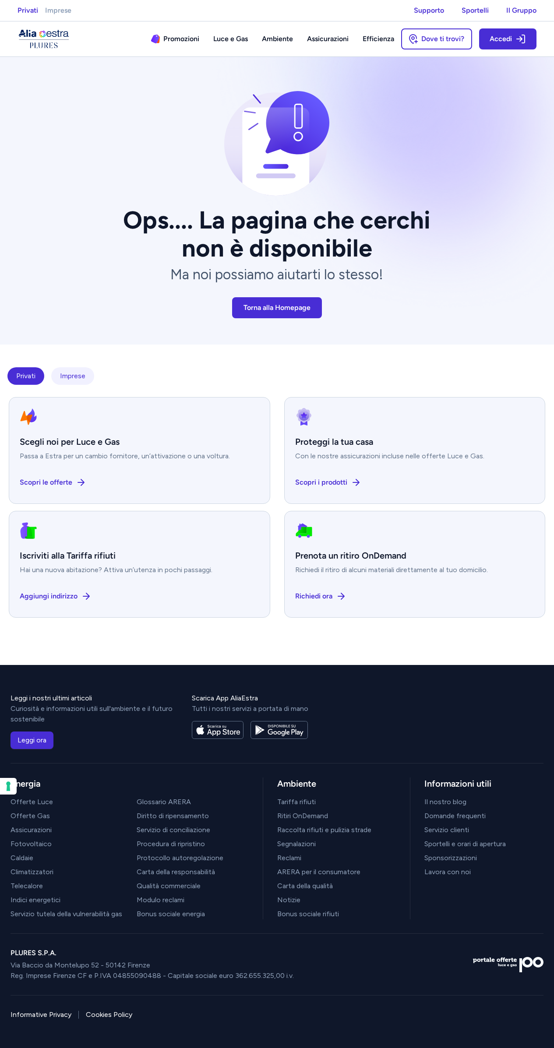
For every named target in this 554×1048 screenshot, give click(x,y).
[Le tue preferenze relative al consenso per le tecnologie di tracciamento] (8, 786)
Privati (28, 10)
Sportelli (475, 10)
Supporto (429, 10)
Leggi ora (32, 740)
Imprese (58, 10)
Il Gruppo (521, 10)
